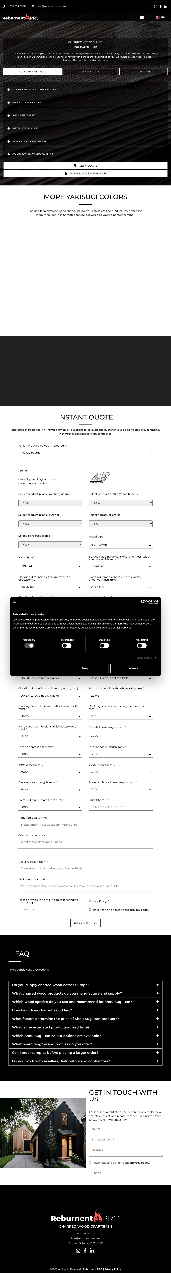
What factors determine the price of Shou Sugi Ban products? (65, 1019)
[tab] (32, 71)
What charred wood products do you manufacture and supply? (67, 993)
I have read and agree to (120, 909)
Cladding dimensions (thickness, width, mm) (48, 688)
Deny (85, 668)
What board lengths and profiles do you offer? (52, 1044)
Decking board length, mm (107, 764)
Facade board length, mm (106, 727)
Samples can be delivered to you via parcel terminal (98, 215)
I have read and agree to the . (121, 1162)
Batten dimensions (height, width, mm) (115, 688)
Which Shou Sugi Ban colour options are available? (56, 1036)
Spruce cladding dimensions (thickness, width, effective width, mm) (120, 558)
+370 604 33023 (116, 1120)
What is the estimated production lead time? (51, 1027)
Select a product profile (105, 515)
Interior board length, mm (106, 747)
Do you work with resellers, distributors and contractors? (61, 1061)
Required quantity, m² (33, 817)
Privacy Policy (98, 901)
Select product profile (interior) (39, 515)
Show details (144, 658)
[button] (141, 17)
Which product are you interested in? (43, 445)
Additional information (33, 879)
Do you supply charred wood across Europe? (50, 985)
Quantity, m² (97, 800)
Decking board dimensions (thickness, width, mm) (48, 707)
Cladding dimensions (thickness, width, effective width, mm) (44, 578)
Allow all (134, 668)
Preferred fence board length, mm (112, 782)
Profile (23, 470)
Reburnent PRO (92, 1269)
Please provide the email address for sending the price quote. (48, 901)
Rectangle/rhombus (34, 483)
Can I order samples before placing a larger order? (55, 1053)
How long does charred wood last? (42, 1010)
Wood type (96, 536)
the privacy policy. (137, 909)
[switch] (66, 645)
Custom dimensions (31, 835)
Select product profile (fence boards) (113, 494)
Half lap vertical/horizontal (38, 479)
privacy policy (139, 1162)
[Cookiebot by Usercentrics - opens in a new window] (143, 602)
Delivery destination (32, 862)
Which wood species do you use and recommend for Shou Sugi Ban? (72, 1002)
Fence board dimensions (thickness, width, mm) (47, 728)
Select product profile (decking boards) (44, 494)
